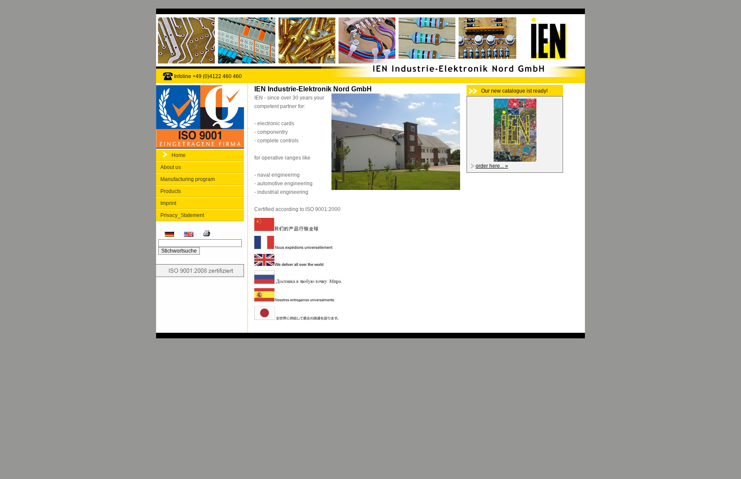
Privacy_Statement (182, 215)
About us (170, 167)
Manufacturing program (187, 179)
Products (170, 191)
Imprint (168, 203)
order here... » (492, 166)
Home (179, 155)
